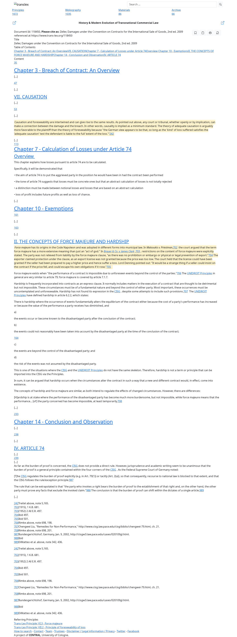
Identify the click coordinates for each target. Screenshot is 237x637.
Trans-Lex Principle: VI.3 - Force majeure (38, 623)
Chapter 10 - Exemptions (173, 51)
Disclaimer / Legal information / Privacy (91, 631)
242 (111, 134)
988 (88, 490)
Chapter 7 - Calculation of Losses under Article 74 (116, 51)
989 (201, 490)
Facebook (133, 631)
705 (109, 267)
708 (120, 401)
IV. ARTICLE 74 (112, 55)
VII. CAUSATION (77, 51)
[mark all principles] (195, 33)
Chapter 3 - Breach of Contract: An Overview (41, 51)
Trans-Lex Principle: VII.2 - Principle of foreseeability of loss (49, 627)
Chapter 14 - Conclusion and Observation (79, 55)
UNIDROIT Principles (199, 273)
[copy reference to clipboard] (202, 33)
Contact (38, 631)
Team (48, 631)
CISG (117, 291)
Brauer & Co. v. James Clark (119, 251)
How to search (23, 631)
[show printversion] (210, 33)
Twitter (121, 631)
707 (185, 291)
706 (179, 273)
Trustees (59, 631)
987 (71, 480)
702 (175, 247)
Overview (152, 51)
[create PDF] (217, 33)
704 (210, 255)
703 (138, 251)
